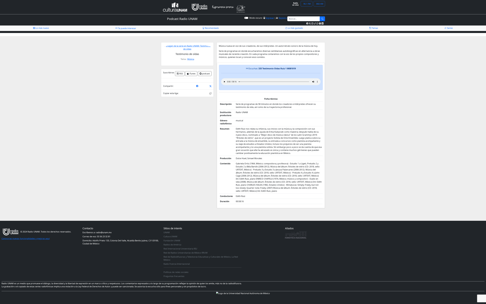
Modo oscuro (256, 17)
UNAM (167, 232)
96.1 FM (306, 3)
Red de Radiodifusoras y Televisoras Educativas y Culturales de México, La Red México (201, 258)
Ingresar (270, 17)
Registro (283, 17)
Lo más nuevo (42, 28)
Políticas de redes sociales (176, 272)
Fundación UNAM (172, 240)
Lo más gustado (295, 28)
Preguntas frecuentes (174, 276)
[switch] (246, 18)
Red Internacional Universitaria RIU (180, 248)
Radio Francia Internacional (177, 264)
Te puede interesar (127, 28)
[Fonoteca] (296, 235)
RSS (181, 73)
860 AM (319, 3)
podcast (206, 73)
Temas (374, 28)
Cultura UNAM (170, 236)
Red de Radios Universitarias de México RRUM (186, 252)
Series (450, 28)
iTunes (192, 73)
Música (190, 59)
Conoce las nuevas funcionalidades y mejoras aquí (26, 238)
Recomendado (211, 28)
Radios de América (172, 244)
